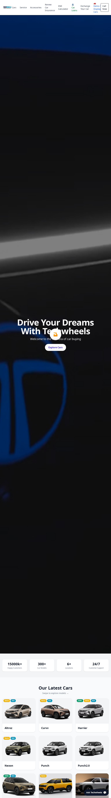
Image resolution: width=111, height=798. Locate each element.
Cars (14, 7)
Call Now (104, 7)
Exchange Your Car (85, 7)
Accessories (35, 7)
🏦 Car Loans (74, 7)
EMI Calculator (63, 7)
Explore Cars (55, 347)
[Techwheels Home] (7, 7)
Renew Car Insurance (50, 7)
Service (23, 7)
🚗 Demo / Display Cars (97, 7)
